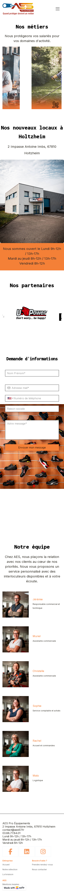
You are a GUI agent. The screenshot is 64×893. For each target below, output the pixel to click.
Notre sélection (9, 869)
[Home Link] (18, 9)
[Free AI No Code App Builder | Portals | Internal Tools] (14, 887)
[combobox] (9, 398)
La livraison (7, 874)
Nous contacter (39, 869)
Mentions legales (10, 884)
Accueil (6, 864)
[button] (34, 486)
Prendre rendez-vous (42, 864)
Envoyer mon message (32, 447)
